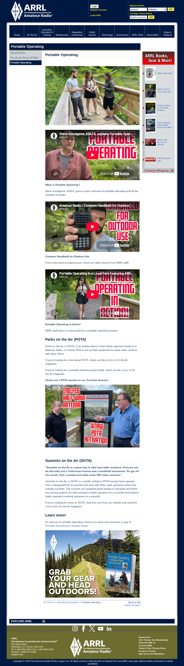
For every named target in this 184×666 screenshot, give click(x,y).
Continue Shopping (157, 170)
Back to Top (134, 602)
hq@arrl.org (17, 654)
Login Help (95, 15)
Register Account (98, 10)
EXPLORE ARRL (21, 621)
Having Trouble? (132, 605)
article (109, 360)
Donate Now (144, 637)
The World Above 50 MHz (24, 57)
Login (94, 6)
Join (141, 640)
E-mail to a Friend (147, 651)
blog (99, 502)
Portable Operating (20, 62)
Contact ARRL (145, 645)
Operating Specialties (67, 602)
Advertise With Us (147, 643)
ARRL (44, 10)
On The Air (48, 602)
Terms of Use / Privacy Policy (152, 648)
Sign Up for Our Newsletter (151, 654)
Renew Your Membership (156, 640)
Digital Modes (18, 53)
